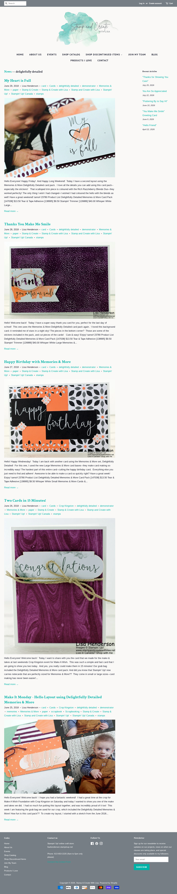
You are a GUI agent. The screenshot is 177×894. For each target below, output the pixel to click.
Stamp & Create (30, 89)
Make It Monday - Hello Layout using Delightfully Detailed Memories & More (53, 700)
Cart (171, 3)
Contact (103, 60)
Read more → (11, 211)
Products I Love (81, 60)
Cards (52, 86)
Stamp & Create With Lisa (87, 883)
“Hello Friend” (149, 125)
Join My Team (137, 54)
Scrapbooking (72, 711)
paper (16, 89)
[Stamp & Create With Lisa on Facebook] (92, 844)
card (43, 86)
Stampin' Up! (18, 514)
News (7, 72)
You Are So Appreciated (154, 91)
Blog (155, 54)
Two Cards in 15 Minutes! (25, 500)
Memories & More (16, 510)
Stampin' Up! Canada (22, 93)
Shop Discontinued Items (103, 54)
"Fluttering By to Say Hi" (154, 101)
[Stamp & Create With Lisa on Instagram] (101, 844)
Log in (142, 3)
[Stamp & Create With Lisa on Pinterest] (96, 844)
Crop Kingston (66, 506)
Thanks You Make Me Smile (27, 224)
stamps (40, 93)
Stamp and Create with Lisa (85, 89)
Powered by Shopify (108, 883)
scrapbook (56, 711)
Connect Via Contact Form (59, 862)
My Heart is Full (17, 80)
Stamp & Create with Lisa (55, 89)
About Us (35, 54)
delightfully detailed (69, 86)
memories (12, 711)
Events (52, 54)
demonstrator (89, 86)
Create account (155, 3)
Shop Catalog (71, 54)
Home (20, 54)
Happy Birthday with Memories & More (37, 361)
